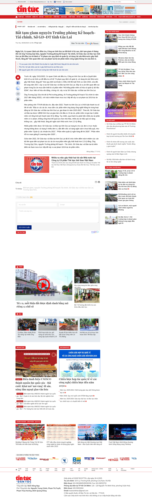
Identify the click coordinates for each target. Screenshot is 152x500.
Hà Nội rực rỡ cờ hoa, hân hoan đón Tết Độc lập (89, 334)
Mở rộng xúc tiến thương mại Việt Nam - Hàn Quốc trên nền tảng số (90, 443)
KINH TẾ (35, 17)
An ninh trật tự (42, 26)
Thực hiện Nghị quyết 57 (126, 17)
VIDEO (139, 17)
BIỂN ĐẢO (109, 17)
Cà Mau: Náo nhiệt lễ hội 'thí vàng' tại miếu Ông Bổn (27, 335)
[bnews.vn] (72, 460)
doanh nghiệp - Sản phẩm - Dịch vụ (28, 421)
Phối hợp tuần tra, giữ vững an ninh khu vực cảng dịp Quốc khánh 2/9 (47, 335)
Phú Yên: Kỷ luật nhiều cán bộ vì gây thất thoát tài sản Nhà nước (41, 67)
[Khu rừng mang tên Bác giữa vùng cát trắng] (87, 276)
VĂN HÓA (56, 17)
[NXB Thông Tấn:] (60, 460)
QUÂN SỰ (85, 17)
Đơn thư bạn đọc (93, 26)
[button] (97, 324)
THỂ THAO (71, 17)
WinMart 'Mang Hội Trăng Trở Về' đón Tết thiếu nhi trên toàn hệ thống (29, 443)
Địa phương (123, 469)
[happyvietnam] (49, 458)
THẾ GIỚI (28, 17)
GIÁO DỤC (64, 17)
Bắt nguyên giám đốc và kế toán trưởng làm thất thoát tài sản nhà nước (43, 70)
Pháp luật (21, 26)
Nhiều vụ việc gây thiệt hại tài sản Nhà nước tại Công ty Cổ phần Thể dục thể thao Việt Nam (73, 159)
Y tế (115, 17)
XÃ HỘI (41, 17)
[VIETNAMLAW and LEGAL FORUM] (39, 459)
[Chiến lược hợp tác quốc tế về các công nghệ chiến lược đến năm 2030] (79, 363)
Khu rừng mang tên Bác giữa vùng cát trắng (85, 286)
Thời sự (21, 17)
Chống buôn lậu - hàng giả (55, 26)
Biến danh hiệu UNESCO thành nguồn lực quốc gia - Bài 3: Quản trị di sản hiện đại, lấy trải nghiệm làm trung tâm (36, 396)
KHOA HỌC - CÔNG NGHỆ (97, 17)
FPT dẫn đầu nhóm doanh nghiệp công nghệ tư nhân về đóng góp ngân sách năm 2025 (60, 444)
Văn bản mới (31, 26)
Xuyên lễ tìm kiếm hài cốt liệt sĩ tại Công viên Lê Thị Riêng (68, 335)
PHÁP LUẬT (48, 17)
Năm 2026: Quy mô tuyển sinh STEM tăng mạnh (76, 396)
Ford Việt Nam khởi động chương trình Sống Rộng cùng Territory (121, 443)
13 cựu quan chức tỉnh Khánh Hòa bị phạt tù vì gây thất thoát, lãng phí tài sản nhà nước (49, 64)
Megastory (19, 379)
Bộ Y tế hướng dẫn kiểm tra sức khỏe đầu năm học (85, 306)
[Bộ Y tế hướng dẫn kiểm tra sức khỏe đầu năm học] (87, 295)
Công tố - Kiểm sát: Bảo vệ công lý (76, 26)
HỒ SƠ (79, 17)
